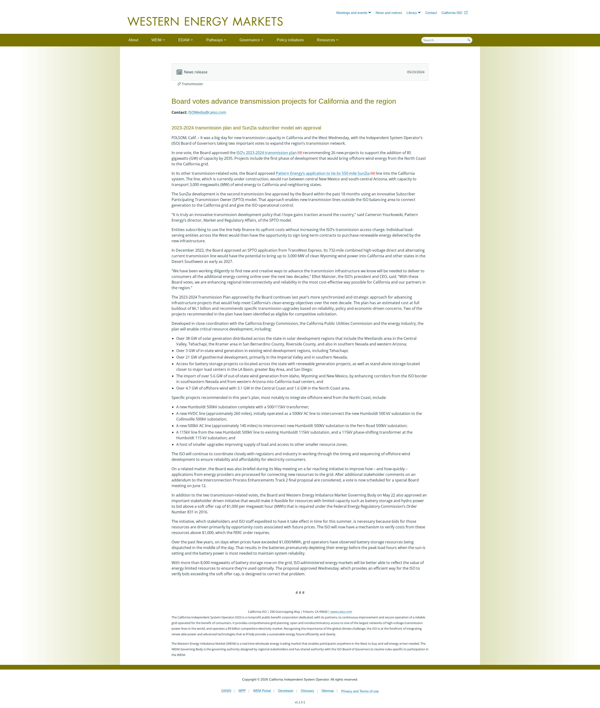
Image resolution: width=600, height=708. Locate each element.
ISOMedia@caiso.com (207, 112)
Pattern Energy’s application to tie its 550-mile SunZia (323, 173)
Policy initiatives (290, 40)
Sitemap (328, 691)
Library (412, 13)
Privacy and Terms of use (360, 691)
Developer (285, 691)
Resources (326, 40)
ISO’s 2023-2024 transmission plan (266, 152)
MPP (242, 691)
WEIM (156, 40)
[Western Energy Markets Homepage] (205, 21)
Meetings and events (351, 13)
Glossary (307, 691)
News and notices (389, 13)
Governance (250, 40)
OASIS (226, 691)
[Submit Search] (469, 40)
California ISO (452, 13)
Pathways (214, 40)
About (133, 40)
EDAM (183, 40)
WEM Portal (262, 691)
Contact (431, 13)
